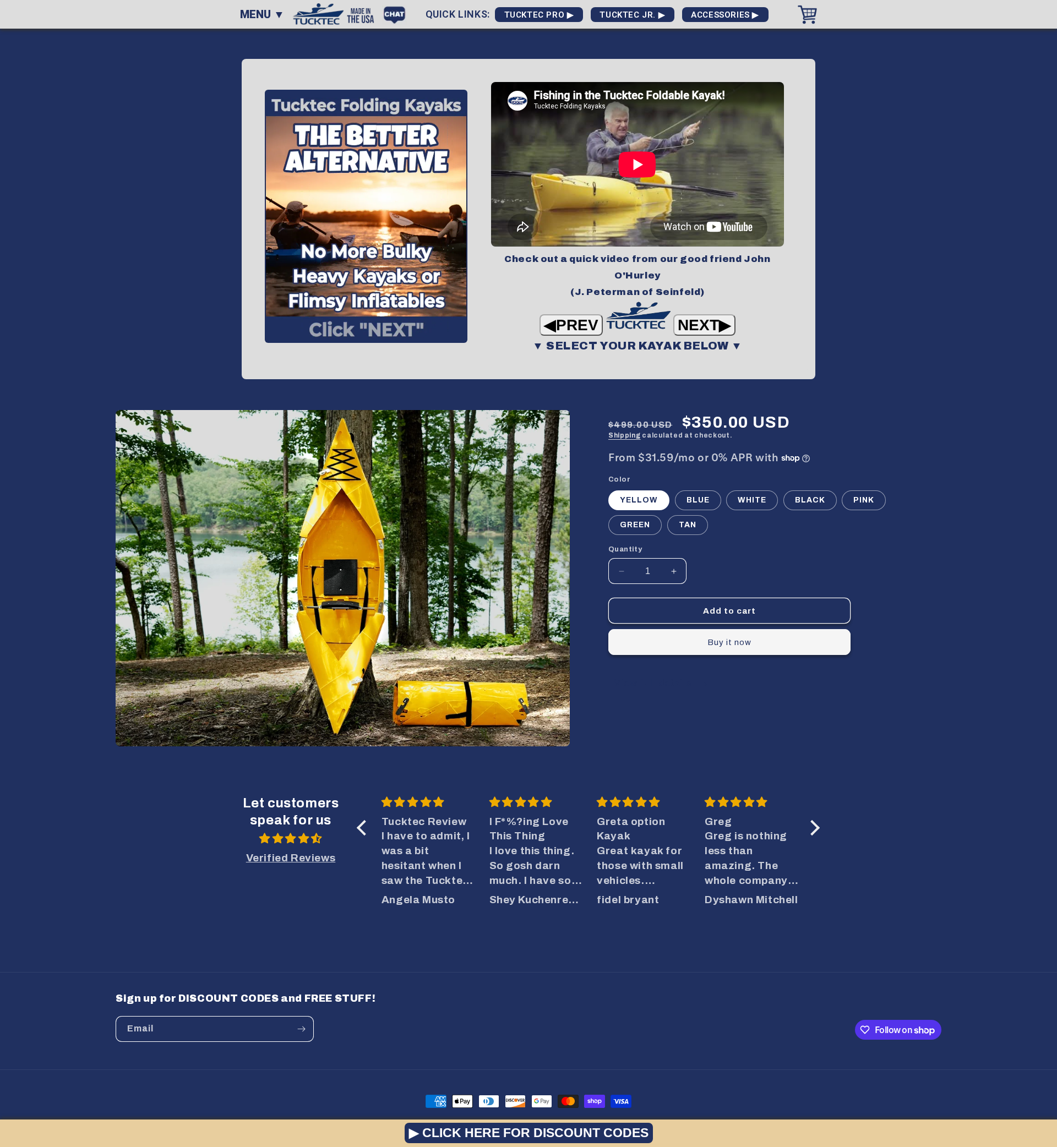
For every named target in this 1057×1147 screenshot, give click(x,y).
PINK (863, 500)
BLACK (810, 500)
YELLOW (639, 500)
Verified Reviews (291, 858)
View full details (654, 683)
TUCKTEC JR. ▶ (632, 15)
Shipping (624, 435)
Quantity (625, 549)
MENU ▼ (262, 14)
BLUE (698, 500)
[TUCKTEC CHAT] (397, 13)
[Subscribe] (301, 1029)
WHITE (752, 500)
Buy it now (729, 642)
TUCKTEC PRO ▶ (539, 15)
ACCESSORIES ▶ (725, 15)
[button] (364, 827)
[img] (290, 839)
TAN (687, 525)
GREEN (635, 525)
